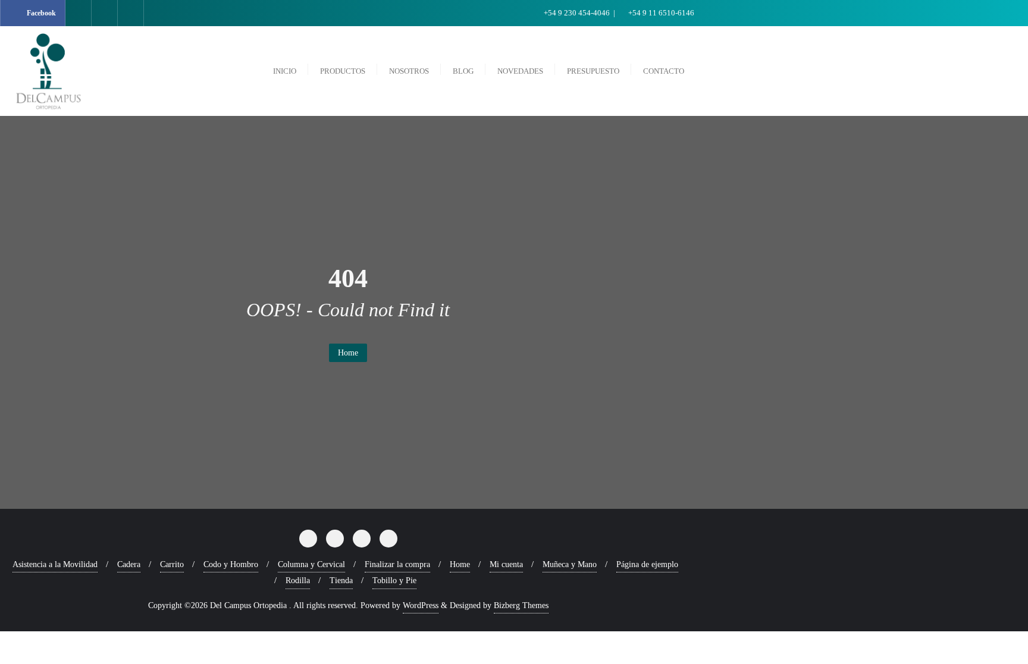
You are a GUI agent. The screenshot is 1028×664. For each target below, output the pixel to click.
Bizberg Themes (521, 605)
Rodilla (298, 580)
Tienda (341, 580)
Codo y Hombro (230, 564)
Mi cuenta (506, 564)
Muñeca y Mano (570, 564)
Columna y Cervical (311, 564)
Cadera (128, 564)
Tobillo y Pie (394, 580)
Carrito (172, 564)
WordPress (420, 605)
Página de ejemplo (647, 564)
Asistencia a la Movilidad (55, 564)
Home (348, 352)
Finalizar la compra (397, 564)
